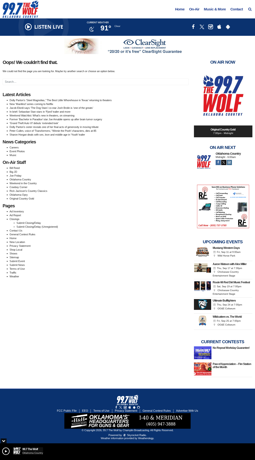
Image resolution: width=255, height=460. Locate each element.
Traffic (13, 272)
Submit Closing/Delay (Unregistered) (37, 226)
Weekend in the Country (23, 183)
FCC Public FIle (67, 410)
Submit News (17, 264)
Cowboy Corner (18, 187)
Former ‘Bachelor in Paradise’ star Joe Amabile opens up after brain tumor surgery (56, 119)
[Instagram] (229, 162)
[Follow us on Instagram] (125, 407)
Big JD (13, 171)
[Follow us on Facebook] (116, 407)
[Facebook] (218, 162)
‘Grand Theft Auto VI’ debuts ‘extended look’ (34, 123)
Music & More (215, 9)
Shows (13, 253)
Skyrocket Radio (136, 435)
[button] (249, 9)
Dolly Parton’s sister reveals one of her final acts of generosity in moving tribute (54, 126)
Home (180, 9)
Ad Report (15, 215)
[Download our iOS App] (219, 27)
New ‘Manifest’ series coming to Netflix (31, 104)
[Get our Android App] (134, 407)
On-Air (194, 9)
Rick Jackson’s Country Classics (28, 190)
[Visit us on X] (202, 27)
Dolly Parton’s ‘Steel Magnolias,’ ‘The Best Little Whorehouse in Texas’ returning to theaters (61, 100)
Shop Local (16, 249)
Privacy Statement (20, 245)
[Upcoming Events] (202, 252)
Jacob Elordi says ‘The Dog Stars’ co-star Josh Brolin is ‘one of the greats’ (51, 107)
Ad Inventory (17, 211)
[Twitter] (223, 162)
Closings (14, 219)
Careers (14, 147)
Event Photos (17, 151)
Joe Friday (16, 175)
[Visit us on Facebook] (193, 27)
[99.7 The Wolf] (23, 8)
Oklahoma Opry (19, 194)
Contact (236, 9)
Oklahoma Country (20, 179)
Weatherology (146, 438)
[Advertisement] (127, 46)
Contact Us (16, 230)
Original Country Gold (22, 198)
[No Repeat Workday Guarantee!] (202, 352)
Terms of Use (17, 268)
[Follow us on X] (120, 407)
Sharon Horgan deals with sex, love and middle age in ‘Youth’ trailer (47, 134)
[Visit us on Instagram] (210, 27)
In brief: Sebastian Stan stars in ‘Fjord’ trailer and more (40, 111)
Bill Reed (15, 167)
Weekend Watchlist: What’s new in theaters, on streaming (42, 115)
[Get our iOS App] (130, 407)
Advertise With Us (187, 410)
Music (13, 155)
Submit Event (17, 261)
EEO (85, 410)
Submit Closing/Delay (28, 222)
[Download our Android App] (228, 27)
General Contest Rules (22, 234)
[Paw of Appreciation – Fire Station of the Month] (202, 369)
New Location (17, 242)
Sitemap (14, 257)
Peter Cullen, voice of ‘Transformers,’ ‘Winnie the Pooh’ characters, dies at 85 (53, 130)
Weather (14, 276)
